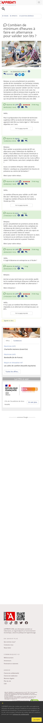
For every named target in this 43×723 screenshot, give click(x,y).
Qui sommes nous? (9, 636)
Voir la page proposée (21, 123)
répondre (9, 68)
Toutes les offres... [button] (12, 366)
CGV (5, 678)
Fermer (2, 703)
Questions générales (27, 10)
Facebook (16, 69)
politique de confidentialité (21, 714)
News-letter (7, 642)
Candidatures (17, 335)
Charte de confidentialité (11, 667)
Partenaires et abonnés (11, 658)
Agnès (17, 133)
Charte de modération (10, 670)
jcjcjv (17, 208)
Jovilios (17, 261)
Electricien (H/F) (10, 340)
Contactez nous (8, 639)
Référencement (8, 652)
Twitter (19, 69)
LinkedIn (23, 69)
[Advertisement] (22, 504)
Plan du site (7, 675)
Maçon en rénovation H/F (13, 357)
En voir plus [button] (32, 397)
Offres (8, 335)
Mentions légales (9, 673)
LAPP (17, 99)
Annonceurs (7, 655)
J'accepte (36, 720)
